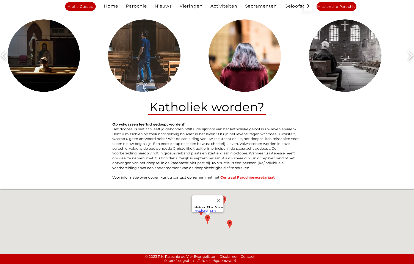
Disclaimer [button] (229, 257)
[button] (136, 6)
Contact (248, 257)
